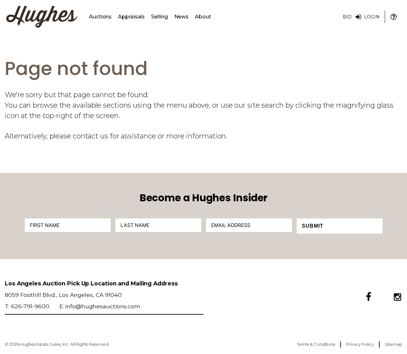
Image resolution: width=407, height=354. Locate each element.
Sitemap (393, 344)
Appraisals (131, 17)
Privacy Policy (360, 344)
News (181, 17)
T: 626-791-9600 (27, 306)
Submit (312, 226)
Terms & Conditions (316, 344)
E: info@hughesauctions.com (99, 306)
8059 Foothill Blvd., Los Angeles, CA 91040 (63, 294)
